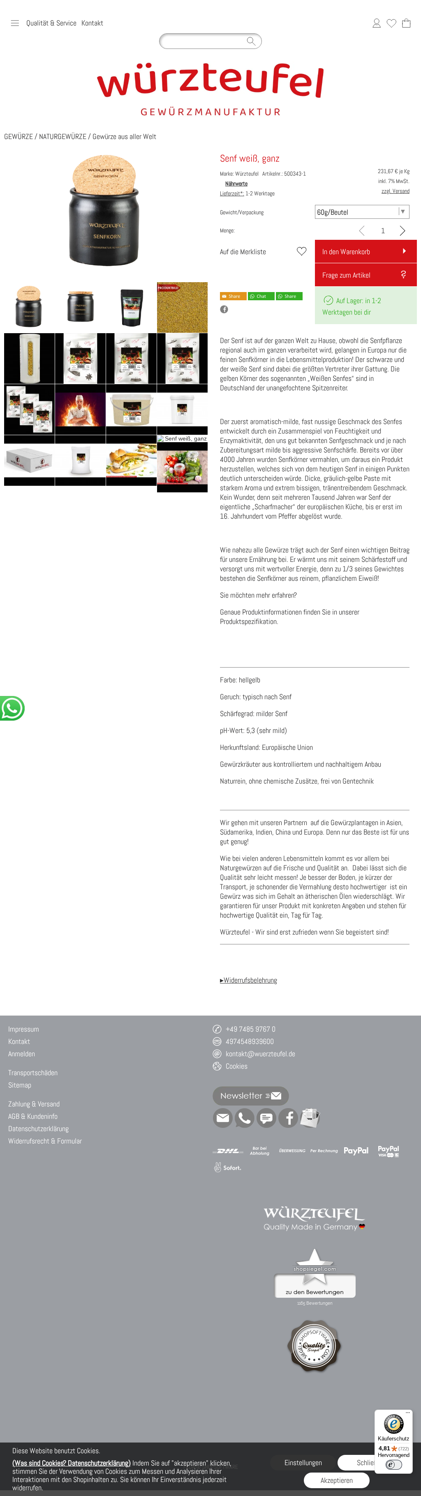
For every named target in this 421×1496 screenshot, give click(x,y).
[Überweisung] (292, 1151)
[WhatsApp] (244, 1118)
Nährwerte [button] (236, 183)
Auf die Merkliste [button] (243, 251)
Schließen (370, 1462)
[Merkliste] (391, 23)
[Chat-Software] (266, 1118)
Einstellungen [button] (303, 1462)
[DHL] (228, 1151)
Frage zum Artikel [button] (346, 275)
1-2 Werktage (247, 193)
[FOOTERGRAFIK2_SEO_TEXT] (314, 1199)
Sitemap (19, 1085)
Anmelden (21, 1053)
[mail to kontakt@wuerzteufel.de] (223, 1118)
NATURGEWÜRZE (62, 136)
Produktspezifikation (248, 621)
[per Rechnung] (324, 1151)
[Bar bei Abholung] (260, 1151)
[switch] (394, 1465)
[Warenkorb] (406, 23)
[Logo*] (211, 64)
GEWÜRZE (18, 136)
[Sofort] (228, 1168)
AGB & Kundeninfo (33, 1116)
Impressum (23, 1029)
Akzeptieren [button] (337, 1480)
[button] (14, 23)
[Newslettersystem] (310, 1118)
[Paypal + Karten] (388, 1151)
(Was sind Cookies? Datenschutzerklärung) (71, 1463)
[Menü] (408, 1414)
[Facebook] (288, 1118)
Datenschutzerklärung (38, 1128)
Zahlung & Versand (34, 1104)
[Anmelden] (376, 23)
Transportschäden (33, 1072)
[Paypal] (356, 1151)
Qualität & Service (51, 23)
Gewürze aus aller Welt (124, 136)
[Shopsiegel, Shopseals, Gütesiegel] (315, 1250)
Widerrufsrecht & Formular (45, 1141)
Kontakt (92, 23)
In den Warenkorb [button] (346, 251)
